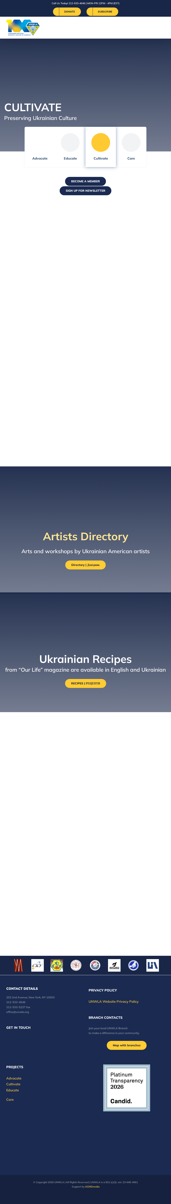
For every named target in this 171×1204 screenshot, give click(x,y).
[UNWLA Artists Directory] (128, 210)
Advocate (40, 158)
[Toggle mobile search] (155, 27)
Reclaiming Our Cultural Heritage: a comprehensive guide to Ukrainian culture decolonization (39, 231)
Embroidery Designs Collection (30, 309)
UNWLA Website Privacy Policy (114, 1001)
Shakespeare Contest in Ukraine (119, 309)
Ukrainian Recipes (112, 267)
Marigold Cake (108, 896)
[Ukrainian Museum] (18, 965)
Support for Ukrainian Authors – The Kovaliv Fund (124, 354)
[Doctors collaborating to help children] (133, 965)
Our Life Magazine (28, 440)
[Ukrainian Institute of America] (152, 965)
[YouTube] (13, 1039)
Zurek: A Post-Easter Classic (41, 743)
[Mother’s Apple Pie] (43, 832)
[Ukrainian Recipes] (128, 255)
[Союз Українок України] (57, 965)
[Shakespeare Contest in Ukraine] (128, 294)
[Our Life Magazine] (43, 428)
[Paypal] (19, 1039)
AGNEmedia (92, 1186)
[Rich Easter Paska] (20, 925)
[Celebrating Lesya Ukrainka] (128, 383)
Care (131, 158)
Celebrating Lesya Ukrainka (125, 396)
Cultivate (101, 158)
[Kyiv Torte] (128, 832)
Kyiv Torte (102, 845)
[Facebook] (7, 1039)
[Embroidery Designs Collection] (43, 294)
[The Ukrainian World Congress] (37, 965)
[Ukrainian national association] (95, 965)
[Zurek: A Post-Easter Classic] (43, 728)
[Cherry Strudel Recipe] (43, 782)
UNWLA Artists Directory (122, 222)
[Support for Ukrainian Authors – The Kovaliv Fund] (128, 338)
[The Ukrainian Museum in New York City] (43, 383)
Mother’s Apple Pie (28, 845)
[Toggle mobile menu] (163, 27)
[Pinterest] (30, 1039)
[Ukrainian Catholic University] (76, 965)
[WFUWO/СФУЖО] (114, 965)
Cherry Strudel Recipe (32, 794)
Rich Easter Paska (27, 935)
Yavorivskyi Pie (108, 800)
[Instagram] (24, 1039)
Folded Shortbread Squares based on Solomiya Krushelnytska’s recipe (125, 749)
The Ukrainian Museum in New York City (37, 399)
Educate (70, 158)
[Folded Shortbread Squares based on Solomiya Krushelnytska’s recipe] (128, 728)
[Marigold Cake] (128, 880)
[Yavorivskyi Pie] (128, 784)
